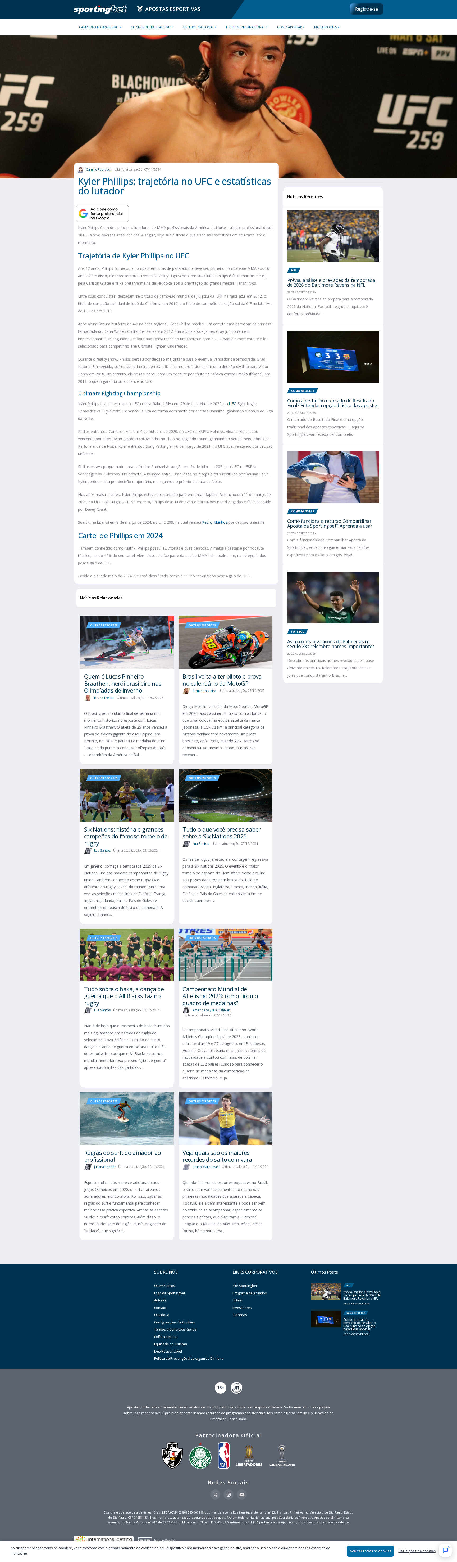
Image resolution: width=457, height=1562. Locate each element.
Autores (160, 1300)
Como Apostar (289, 27)
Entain (237, 1300)
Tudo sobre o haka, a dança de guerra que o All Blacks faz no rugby (124, 996)
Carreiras (239, 1314)
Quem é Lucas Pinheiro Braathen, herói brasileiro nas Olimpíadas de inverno (122, 683)
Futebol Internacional (245, 27)
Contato (160, 1307)
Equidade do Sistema (170, 1343)
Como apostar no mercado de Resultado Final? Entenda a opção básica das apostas (332, 403)
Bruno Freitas (104, 697)
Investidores (242, 1307)
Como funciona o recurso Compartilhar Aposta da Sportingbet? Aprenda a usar (329, 523)
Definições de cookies (417, 1550)
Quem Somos (164, 1285)
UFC (232, 403)
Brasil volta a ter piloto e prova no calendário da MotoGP (222, 679)
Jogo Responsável (168, 1351)
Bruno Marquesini (206, 1166)
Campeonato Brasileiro (99, 27)
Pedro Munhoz (214, 522)
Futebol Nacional (198, 27)
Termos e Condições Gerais (175, 1329)
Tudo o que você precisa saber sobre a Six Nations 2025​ (221, 832)
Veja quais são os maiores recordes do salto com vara (217, 1155)
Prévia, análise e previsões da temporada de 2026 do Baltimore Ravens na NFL (331, 282)
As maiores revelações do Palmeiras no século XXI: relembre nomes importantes (330, 643)
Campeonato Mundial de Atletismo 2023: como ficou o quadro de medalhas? (220, 996)
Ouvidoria (162, 1314)
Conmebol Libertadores (151, 27)
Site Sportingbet (244, 1285)
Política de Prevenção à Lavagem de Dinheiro (189, 1358)
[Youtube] (242, 1494)
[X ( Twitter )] (215, 1494)
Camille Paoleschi (99, 169)
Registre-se (366, 9)
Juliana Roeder (105, 1166)
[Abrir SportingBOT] (445, 1550)
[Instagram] (228, 1494)
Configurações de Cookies (174, 1322)
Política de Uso (165, 1336)
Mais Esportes (325, 27)
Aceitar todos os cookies (370, 1550)
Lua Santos (102, 850)
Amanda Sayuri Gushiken (211, 1010)
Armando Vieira (204, 690)
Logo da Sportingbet (169, 1293)
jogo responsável (148, 1413)
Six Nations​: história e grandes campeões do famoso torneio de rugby (125, 836)
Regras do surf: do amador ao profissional (122, 1155)
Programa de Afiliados (249, 1293)
